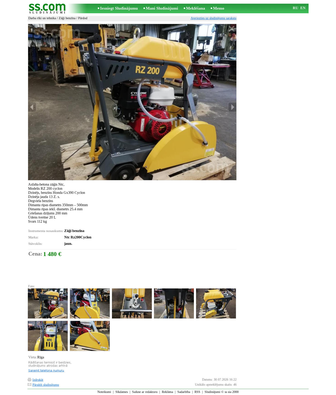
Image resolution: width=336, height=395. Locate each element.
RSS (197, 392)
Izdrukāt (37, 380)
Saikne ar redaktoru (144, 392)
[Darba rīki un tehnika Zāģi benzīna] (47, 303)
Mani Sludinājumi (162, 8)
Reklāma (167, 392)
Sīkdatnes (121, 392)
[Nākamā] (232, 107)
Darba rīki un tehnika (42, 18)
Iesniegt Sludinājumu (119, 8)
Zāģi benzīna (67, 18)
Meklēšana (195, 8)
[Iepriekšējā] (32, 107)
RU (295, 8)
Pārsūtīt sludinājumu (45, 385)
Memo (218, 8)
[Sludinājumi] (48, 9)
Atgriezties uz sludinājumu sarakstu (213, 18)
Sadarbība (183, 392)
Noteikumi (104, 392)
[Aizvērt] (231, 29)
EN (303, 8)
